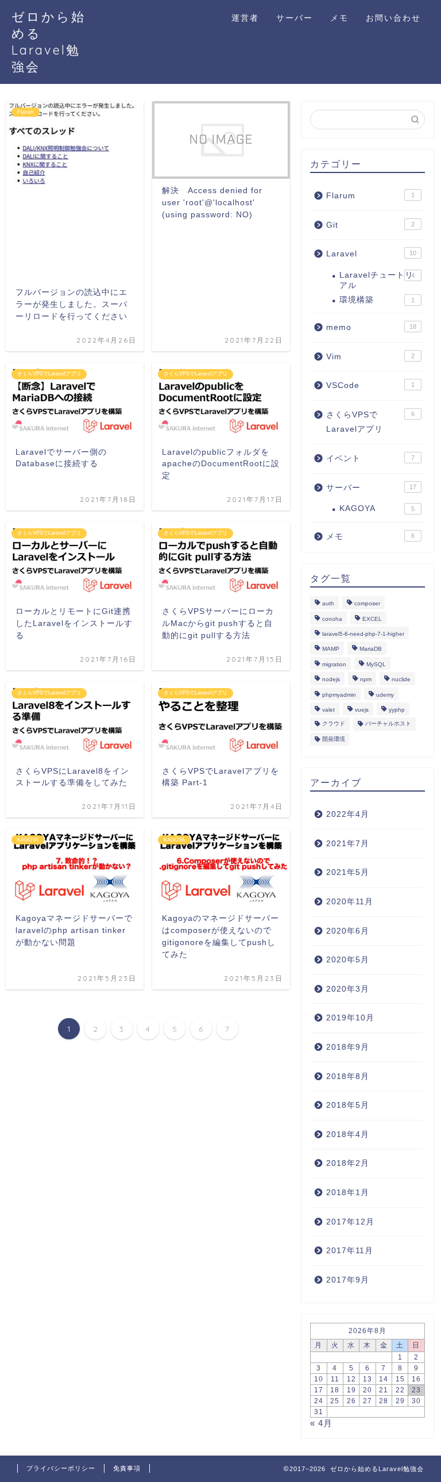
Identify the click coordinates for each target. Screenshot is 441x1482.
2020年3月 (347, 989)
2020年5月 (347, 959)
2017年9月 (347, 1280)
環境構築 (376, 299)
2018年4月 (347, 1134)
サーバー (294, 18)
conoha (332, 619)
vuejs (362, 710)
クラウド (333, 724)
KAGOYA (376, 508)
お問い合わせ (393, 18)
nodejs (331, 680)
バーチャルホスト (388, 724)
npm (366, 680)
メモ (339, 18)
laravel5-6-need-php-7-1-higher (363, 634)
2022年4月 (347, 814)
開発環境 (333, 739)
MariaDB (370, 649)
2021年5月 (347, 872)
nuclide (401, 680)
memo (371, 327)
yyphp (397, 710)
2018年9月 (347, 1047)
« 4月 (321, 1423)
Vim (370, 356)
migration (334, 664)
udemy (385, 695)
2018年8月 (347, 1076)
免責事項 (127, 1468)
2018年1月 (347, 1192)
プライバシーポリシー (60, 1468)
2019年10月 (350, 1017)
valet (328, 710)
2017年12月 (350, 1222)
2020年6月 (347, 931)
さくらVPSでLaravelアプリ (370, 422)
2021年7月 (347, 843)
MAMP (330, 649)
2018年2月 (347, 1163)
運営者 (245, 18)
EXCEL (372, 619)
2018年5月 (347, 1105)
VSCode (370, 385)
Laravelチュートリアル (376, 280)
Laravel (371, 253)
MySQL (376, 664)
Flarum (370, 195)
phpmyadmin (339, 695)
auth (328, 604)
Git (370, 225)
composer (367, 604)
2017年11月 (349, 1250)
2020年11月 (349, 901)
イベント (370, 458)
